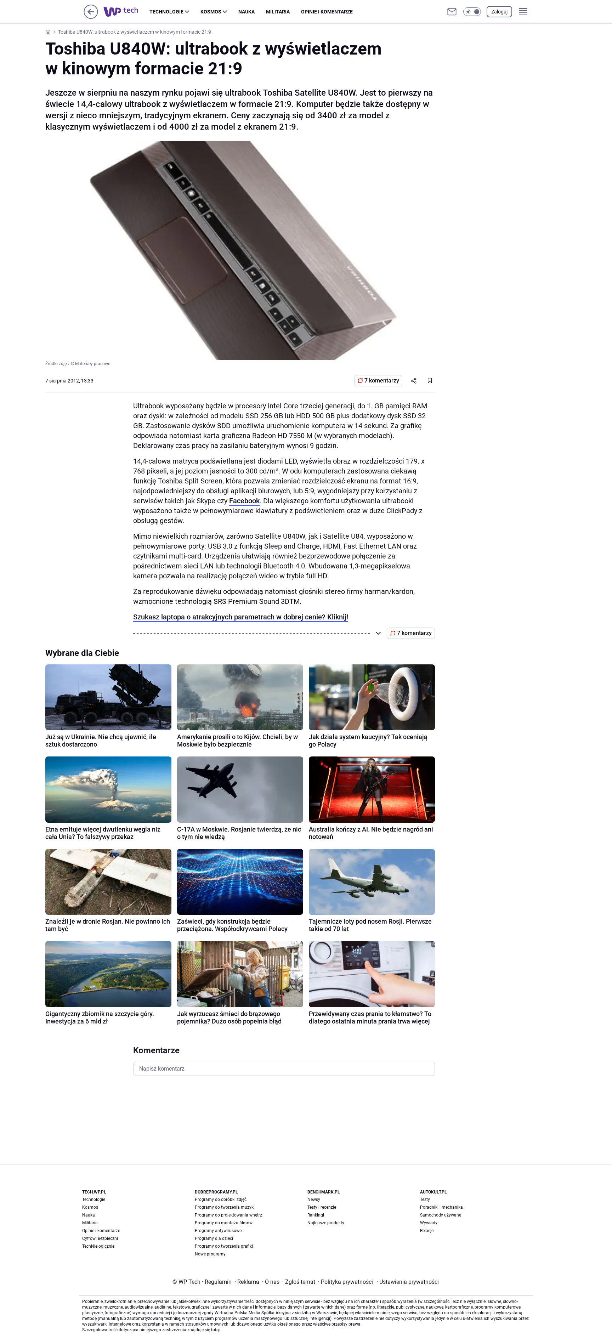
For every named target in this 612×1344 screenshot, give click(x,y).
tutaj (215, 1329)
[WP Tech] (126, 11)
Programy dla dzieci (214, 1238)
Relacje (427, 1230)
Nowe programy (210, 1254)
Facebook (244, 501)
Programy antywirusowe (218, 1230)
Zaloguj (499, 12)
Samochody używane (440, 1215)
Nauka (246, 12)
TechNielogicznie (98, 1246)
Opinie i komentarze (327, 12)
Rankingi (315, 1215)
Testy (425, 1199)
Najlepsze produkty (325, 1222)
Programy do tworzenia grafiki (224, 1246)
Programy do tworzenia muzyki (225, 1207)
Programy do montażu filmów (224, 1222)
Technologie (166, 12)
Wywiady (428, 1222)
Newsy (313, 1199)
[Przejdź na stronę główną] (91, 16)
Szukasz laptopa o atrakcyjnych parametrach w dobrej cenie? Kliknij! (240, 617)
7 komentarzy (381, 380)
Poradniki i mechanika (441, 1207)
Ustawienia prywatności (407, 1281)
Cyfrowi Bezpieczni (100, 1238)
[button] (472, 11)
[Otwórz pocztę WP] (452, 11)
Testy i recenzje (321, 1207)
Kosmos (210, 12)
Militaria (278, 12)
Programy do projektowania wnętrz (228, 1215)
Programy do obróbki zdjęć (220, 1199)
